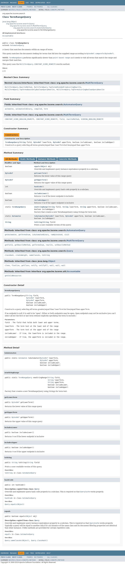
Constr (25, 10)
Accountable (7, 36)
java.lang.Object (9, 22)
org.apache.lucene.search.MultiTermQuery (28, 26)
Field (18, 10)
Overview (5, 3)
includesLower (40, 193)
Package (13, 3)
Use (27, 3)
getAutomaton (10, 235)
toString (38, 222)
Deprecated (40, 3)
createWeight (21, 255)
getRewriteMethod (22, 245)
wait (52, 265)
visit (66, 235)
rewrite (49, 245)
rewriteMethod (72, 119)
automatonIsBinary (24, 109)
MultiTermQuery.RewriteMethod (18, 87)
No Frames (38, 7)
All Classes (52, 7)
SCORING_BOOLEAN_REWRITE (92, 119)
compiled (38, 109)
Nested (12, 10)
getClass (25, 265)
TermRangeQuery (12, 142)
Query (69, 251)
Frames (30, 7)
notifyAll (43, 265)
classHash (9, 255)
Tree (32, 3)
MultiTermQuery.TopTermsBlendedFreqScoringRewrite (57, 87)
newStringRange (41, 207)
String (23, 142)
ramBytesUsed (56, 235)
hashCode (38, 187)
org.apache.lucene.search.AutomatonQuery (32, 28)
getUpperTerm (40, 180)
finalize (15, 265)
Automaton (16, 216)
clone (7, 265)
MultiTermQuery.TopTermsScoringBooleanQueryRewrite (80, 90)
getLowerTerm (40, 173)
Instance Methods (46, 159)
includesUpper (40, 200)
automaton (9, 109)
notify (34, 265)
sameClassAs (34, 255)
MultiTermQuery (94, 83)
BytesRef (37, 142)
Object (44, 166)
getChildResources (13, 276)
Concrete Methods (68, 159)
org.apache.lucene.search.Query (20, 24)
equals (37, 166)
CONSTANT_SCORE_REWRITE (46, 119)
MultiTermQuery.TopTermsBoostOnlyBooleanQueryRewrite (30, 90)
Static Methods (27, 159)
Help (48, 3)
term (46, 109)
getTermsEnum (24, 235)
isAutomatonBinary (40, 235)
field (61, 119)
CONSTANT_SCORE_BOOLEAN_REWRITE (19, 119)
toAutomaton (39, 216)
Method (32, 10)
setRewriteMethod (62, 245)
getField (9, 245)
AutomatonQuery (17, 45)
